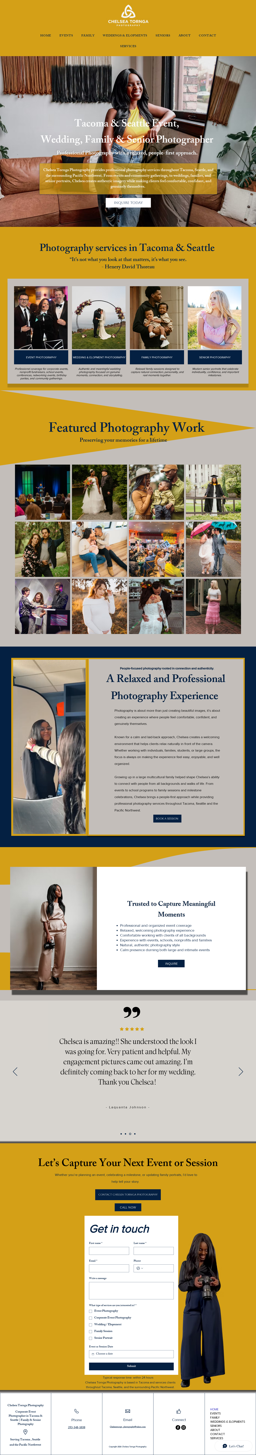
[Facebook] (178, 1427)
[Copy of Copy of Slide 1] (130, 1134)
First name (95, 1243)
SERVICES (216, 1438)
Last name (140, 1243)
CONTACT (217, 1434)
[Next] (241, 1071)
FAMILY (215, 1418)
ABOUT (215, 1430)
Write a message (97, 1279)
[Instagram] (183, 1427)
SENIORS (216, 1426)
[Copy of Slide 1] (126, 1134)
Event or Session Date (101, 1347)
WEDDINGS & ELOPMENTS (227, 1422)
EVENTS (215, 1413)
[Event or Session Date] (92, 1354)
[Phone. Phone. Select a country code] (140, 1268)
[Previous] (15, 1071)
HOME (214, 1409)
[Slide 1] (122, 1134)
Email (93, 1261)
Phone (137, 1261)
